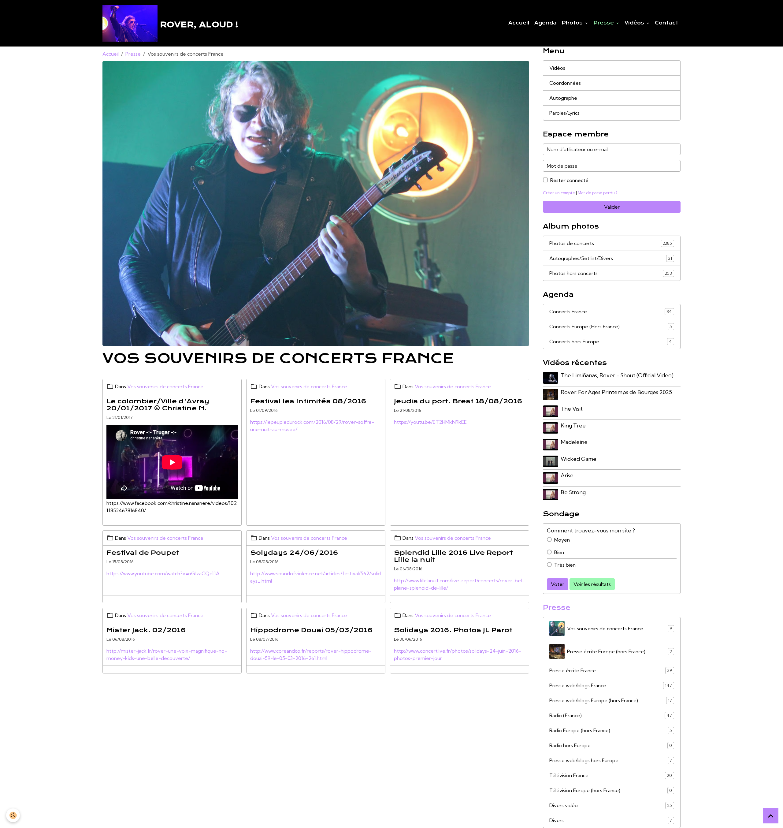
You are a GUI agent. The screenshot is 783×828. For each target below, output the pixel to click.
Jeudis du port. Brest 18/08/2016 (458, 401)
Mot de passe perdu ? (597, 192)
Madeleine (574, 442)
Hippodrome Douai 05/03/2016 (311, 630)
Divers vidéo (610, 805)
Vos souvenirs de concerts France (165, 386)
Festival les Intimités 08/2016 (308, 401)
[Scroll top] (770, 815)
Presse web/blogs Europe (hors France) (610, 700)
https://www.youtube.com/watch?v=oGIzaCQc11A (163, 573)
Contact (666, 23)
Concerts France (610, 311)
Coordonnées (565, 83)
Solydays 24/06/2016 (294, 552)
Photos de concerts (610, 243)
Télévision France (610, 775)
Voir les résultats (592, 584)
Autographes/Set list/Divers (610, 258)
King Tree (573, 425)
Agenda (545, 23)
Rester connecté (569, 180)
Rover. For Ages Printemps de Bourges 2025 (616, 392)
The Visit (572, 408)
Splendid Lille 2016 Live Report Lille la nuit (453, 556)
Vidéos (635, 23)
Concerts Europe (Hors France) (610, 326)
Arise (567, 475)
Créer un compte (559, 192)
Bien (559, 552)
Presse (604, 23)
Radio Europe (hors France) (610, 730)
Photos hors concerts (610, 273)
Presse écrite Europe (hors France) (619, 651)
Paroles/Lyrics (564, 113)
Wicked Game (578, 459)
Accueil (518, 23)
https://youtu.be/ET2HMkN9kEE (430, 422)
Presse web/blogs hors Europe (610, 760)
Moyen (562, 540)
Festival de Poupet (142, 552)
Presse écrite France (610, 670)
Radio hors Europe (610, 745)
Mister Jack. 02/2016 (146, 630)
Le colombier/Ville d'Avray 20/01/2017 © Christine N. (157, 404)
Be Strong (573, 492)
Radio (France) (610, 715)
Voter (557, 584)
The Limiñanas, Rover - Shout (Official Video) (617, 375)
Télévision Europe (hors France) (610, 790)
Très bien (565, 565)
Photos (573, 23)
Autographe (563, 98)
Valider (612, 207)
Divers (610, 820)
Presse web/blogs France (610, 685)
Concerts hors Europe (610, 341)
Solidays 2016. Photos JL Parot (453, 630)
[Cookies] (13, 815)
